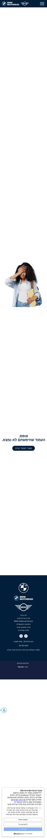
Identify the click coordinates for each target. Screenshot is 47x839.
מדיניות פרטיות (23, 663)
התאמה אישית (23, 820)
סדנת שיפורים (23, 630)
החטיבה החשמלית (23, 624)
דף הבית (23, 615)
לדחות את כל (23, 824)
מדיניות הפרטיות (18, 800)
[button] (3, 710)
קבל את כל (23, 829)
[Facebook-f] (26, 636)
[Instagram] (21, 636)
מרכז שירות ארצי (23, 618)
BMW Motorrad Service (23, 621)
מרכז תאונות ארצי (23, 627)
